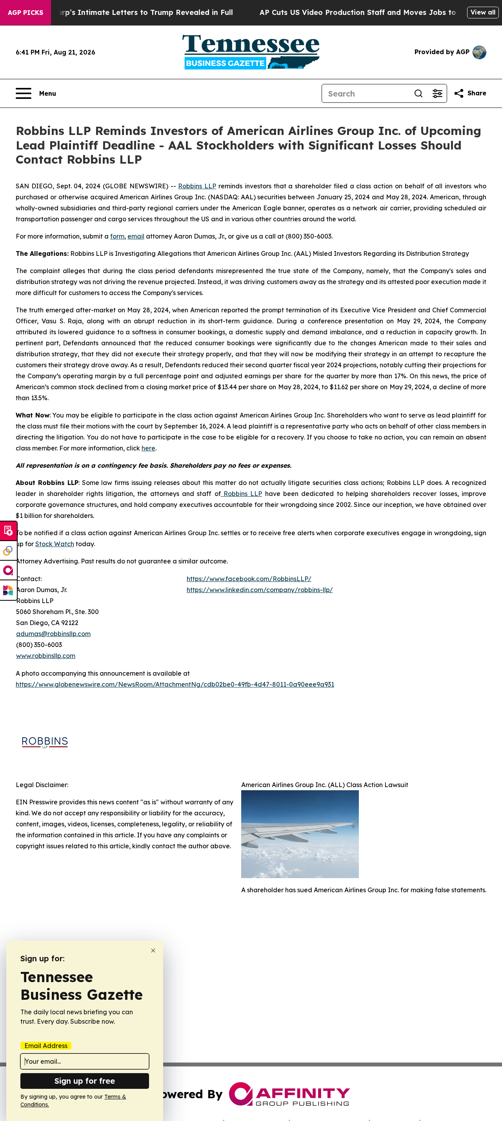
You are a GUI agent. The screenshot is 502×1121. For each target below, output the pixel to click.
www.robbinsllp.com (45, 656)
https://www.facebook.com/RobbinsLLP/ (249, 579)
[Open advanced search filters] (437, 93)
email (135, 236)
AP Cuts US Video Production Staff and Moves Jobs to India (369, 12)
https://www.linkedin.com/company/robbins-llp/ (260, 590)
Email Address (45, 1046)
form (117, 236)
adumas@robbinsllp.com (53, 634)
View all (483, 12)
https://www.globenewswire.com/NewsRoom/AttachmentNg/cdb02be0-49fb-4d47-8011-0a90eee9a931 (175, 684)
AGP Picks (25, 12)
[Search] (418, 93)
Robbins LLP (197, 186)
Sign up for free (85, 1081)
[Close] (153, 950)
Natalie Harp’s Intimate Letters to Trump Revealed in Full (128, 12)
